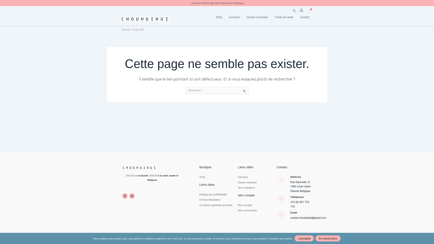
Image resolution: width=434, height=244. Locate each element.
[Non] (429, 238)
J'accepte (304, 238)
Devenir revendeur (257, 17)
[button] (294, 11)
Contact (305, 17)
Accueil (126, 29)
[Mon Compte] (301, 10)
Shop (219, 17)
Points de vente (284, 17)
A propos (234, 17)
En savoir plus (328, 238)
